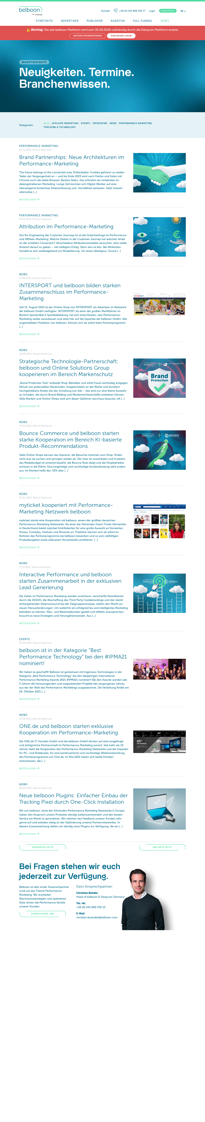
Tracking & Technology (60, 127)
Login (152, 10)
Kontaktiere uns (42, 913)
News (165, 20)
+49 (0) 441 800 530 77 (132, 10)
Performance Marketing (135, 123)
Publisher (95, 20)
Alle (46, 123)
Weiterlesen (27, 199)
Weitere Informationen (87, 35)
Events (85, 123)
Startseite (44, 20)
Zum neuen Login (121, 35)
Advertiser (70, 20)
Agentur (118, 20)
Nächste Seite (162, 847)
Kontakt (105, 10)
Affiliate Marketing (65, 123)
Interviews (100, 123)
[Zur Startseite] (45, 10)
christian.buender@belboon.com (96, 917)
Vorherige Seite (43, 847)
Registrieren (168, 10)
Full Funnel (143, 20)
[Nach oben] (197, 1115)
